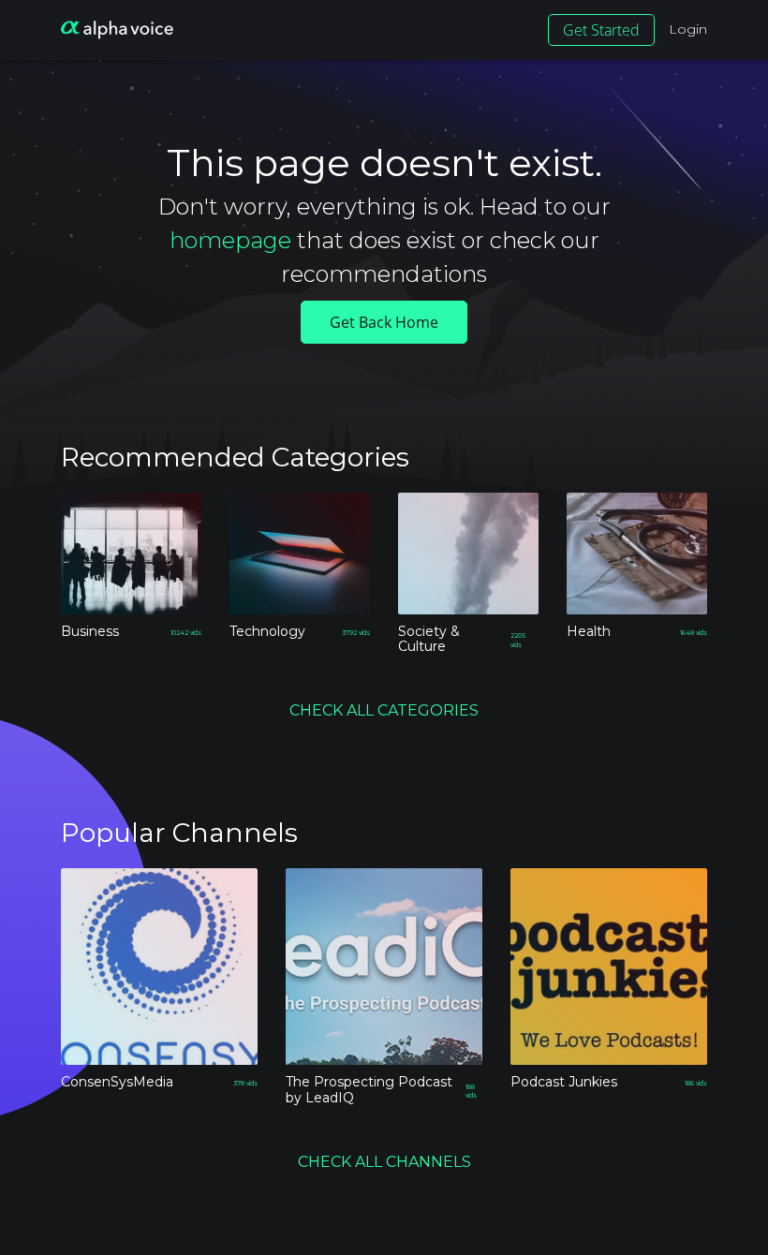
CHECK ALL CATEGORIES (384, 710)
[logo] (117, 30)
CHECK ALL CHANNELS (384, 1162)
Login (688, 29)
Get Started (601, 30)
